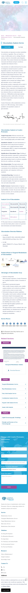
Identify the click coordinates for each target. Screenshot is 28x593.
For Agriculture (5, 539)
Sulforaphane (13, 217)
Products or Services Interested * (9, 466)
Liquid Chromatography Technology (11, 417)
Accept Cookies (5, 590)
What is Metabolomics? (7, 554)
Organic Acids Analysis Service (10, 402)
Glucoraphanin (5, 204)
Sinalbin (21, 211)
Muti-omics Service (6, 523)
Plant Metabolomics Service (9, 388)
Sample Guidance (5, 556)
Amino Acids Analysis (7, 407)
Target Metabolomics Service (8, 521)
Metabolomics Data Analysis (8, 526)
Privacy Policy (6, 586)
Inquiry (16, 2)
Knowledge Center (5, 559)
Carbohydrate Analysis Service (10, 398)
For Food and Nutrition (6, 546)
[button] (26, 360)
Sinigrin (4, 207)
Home (2, 35)
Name (2, 446)
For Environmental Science (7, 544)
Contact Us (6, 442)
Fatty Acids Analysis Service (9, 393)
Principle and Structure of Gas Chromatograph (10, 422)
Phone (2, 453)
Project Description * (6, 473)
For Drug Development (6, 533)
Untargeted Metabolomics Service (9, 518)
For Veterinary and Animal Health (9, 541)
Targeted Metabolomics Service (10, 384)
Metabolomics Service (11, 35)
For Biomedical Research (7, 536)
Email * (3, 459)
